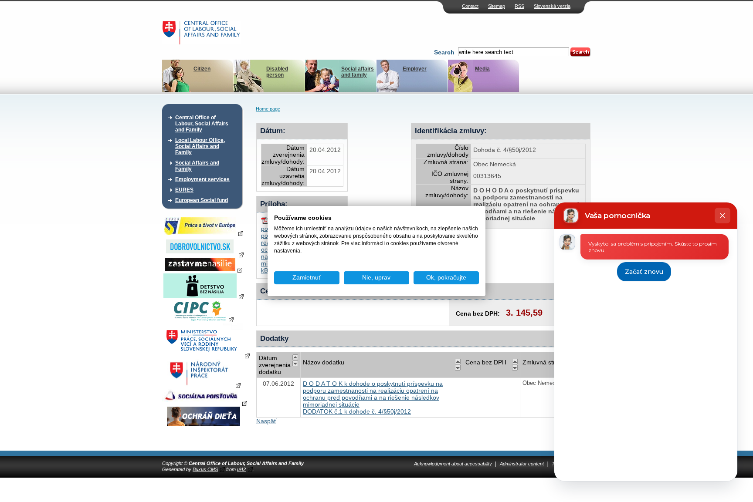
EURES (184, 190)
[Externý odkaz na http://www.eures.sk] (203, 233)
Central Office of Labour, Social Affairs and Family (201, 124)
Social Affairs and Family (197, 166)
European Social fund (201, 200)
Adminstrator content (522, 463)
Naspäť (266, 421)
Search (444, 52)
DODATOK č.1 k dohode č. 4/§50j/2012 (357, 411)
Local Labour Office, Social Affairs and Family (200, 146)
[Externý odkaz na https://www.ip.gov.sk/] (203, 385)
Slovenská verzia (552, 6)
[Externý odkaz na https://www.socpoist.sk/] (204, 403)
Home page (268, 108)
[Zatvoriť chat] (722, 215)
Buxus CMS (205, 469)
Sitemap (496, 6)
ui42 (241, 469)
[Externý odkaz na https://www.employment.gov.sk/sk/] (206, 355)
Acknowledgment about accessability (453, 463)
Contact (470, 6)
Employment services (202, 179)
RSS (519, 6)
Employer (415, 69)
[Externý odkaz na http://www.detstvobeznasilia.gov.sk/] (203, 296)
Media (482, 69)
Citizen (201, 69)
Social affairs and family (357, 72)
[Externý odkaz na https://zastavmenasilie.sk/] (203, 269)
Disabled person (277, 72)
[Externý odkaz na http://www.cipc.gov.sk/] (203, 319)
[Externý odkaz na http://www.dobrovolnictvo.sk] (203, 254)
